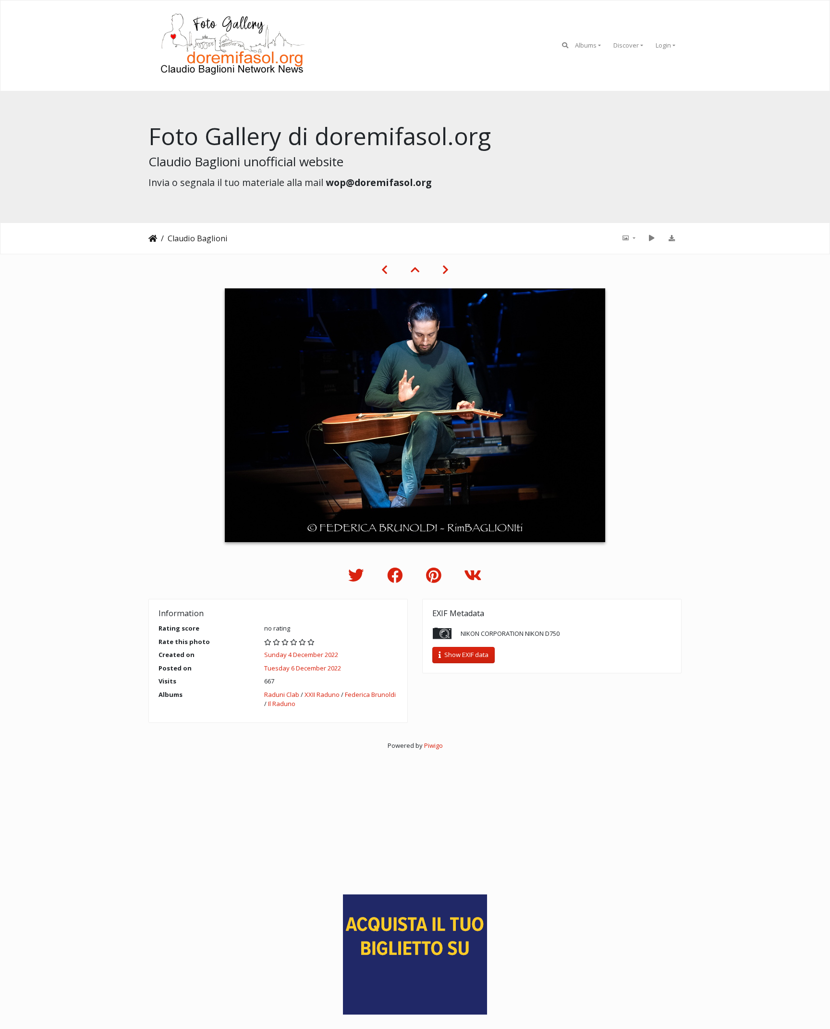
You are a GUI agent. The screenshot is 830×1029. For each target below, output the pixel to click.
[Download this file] (671, 238)
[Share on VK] (472, 575)
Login (663, 45)
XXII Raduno (322, 694)
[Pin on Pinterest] (435, 575)
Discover (626, 45)
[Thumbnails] (415, 269)
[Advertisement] (415, 817)
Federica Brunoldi (370, 694)
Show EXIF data (465, 654)
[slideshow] (651, 238)
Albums (586, 45)
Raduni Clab (281, 694)
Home (152, 238)
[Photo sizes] (628, 238)
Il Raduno (281, 703)
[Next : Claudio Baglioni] (445, 269)
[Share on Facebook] (397, 575)
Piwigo (433, 745)
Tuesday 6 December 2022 (302, 668)
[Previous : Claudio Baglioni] (384, 269)
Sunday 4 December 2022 (301, 654)
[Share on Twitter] (358, 575)
